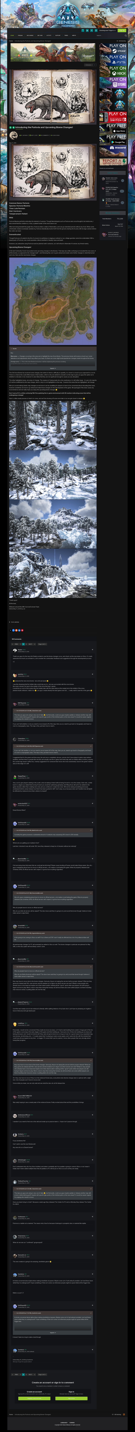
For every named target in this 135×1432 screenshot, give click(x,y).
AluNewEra (109, 193)
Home (12, 35)
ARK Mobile (30, 35)
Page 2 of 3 (42, 644)
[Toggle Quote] (11, 348)
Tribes (66, 35)
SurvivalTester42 (113, 234)
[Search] (125, 35)
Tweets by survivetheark (106, 168)
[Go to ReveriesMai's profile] (15, 860)
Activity (49, 35)
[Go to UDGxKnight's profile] (15, 1161)
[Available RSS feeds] (124, 1414)
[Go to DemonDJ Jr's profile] (15, 1256)
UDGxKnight (22, 1160)
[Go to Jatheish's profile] (13, 135)
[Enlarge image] (53, 172)
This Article (119, 35)
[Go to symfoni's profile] (15, 675)
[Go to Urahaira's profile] (15, 1135)
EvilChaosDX (22, 822)
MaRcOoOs (35, 830)
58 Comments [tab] (16, 639)
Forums (20, 35)
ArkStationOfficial (24, 1115)
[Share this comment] (92, 649)
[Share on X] (10, 630)
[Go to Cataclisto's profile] (15, 740)
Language (64, 1422)
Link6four (21, 1023)
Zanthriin (21, 1274)
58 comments (45, 135)
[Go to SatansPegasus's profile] (15, 1003)
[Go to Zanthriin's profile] (15, 1275)
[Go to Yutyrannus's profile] (15, 1237)
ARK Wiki (40, 35)
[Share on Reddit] (16, 630)
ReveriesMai (22, 858)
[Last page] (34, 644)
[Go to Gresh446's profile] (15, 927)
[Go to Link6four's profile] (15, 1024)
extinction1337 (23, 803)
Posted (23, 651)
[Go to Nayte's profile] (15, 651)
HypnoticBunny (37, 933)
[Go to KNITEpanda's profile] (15, 704)
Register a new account (34, 1398)
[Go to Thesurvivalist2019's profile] (103, 178)
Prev (16, 644)
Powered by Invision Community (68, 1426)
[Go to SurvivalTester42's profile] (104, 234)
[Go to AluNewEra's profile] (103, 188)
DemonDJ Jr (22, 1255)
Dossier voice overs (111, 178)
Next (30, 644)
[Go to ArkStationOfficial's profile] (15, 1116)
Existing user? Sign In (107, 30)
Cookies (72, 1422)
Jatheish (25, 135)
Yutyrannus (22, 1236)
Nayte (20, 649)
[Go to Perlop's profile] (103, 199)
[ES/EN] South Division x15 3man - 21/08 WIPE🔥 (112, 201)
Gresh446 (21, 925)
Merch (74, 35)
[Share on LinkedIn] (19, 630)
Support (58, 35)
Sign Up (121, 30)
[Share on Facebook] (13, 630)
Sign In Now (71, 1398)
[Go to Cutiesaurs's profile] (15, 1218)
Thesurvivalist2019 (111, 179)
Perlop (107, 204)
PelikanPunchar (23, 1181)
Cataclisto (35, 710)
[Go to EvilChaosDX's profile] (15, 824)
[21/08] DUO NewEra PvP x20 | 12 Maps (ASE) (112, 189)
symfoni (20, 674)
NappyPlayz (22, 776)
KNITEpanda (22, 703)
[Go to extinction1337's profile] (15, 805)
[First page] (12, 644)
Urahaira (21, 1134)
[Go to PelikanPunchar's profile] (15, 1182)
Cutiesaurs (21, 1216)
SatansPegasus (23, 1002)
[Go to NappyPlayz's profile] (15, 777)
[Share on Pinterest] (22, 630)
